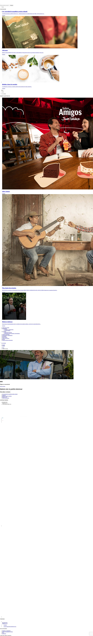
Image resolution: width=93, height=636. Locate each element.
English (3, 345)
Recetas (3, 339)
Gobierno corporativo (5, 334)
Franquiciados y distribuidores (7, 335)
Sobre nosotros (4, 337)
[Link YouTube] (2, 420)
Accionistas (4, 331)
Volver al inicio (2, 386)
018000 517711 (4, 623)
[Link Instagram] (2, 419)
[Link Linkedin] (47, 525)
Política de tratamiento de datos (7, 631)
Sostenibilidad (4, 328)
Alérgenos (4, 395)
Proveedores (4, 336)
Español (3, 344)
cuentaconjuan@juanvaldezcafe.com (10, 626)
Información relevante (8, 332)
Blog (3, 632)
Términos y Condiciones (6, 630)
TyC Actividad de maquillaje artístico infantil (10, 394)
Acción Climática (7, 330)
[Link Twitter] (47, 616)
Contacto (5, 625)
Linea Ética (4, 633)
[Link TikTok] (2, 421)
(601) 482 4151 (4, 622)
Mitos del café (4, 397)
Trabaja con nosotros (5, 338)
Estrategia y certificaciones (8, 329)
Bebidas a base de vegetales (7, 396)
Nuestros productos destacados (7, 340)
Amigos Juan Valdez (5, 327)
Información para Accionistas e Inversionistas (12, 333)
